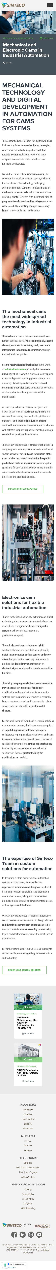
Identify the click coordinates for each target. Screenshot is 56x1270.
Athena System (28, 1177)
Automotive (28, 1109)
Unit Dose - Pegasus (28, 1172)
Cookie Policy (28, 1198)
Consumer (28, 1114)
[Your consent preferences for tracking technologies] (5, 1265)
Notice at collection (9, 1268)
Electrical (28, 1123)
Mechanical (28, 1128)
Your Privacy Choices (16, 1264)
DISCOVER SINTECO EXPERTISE (22, 489)
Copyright (28, 1203)
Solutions (28, 1145)
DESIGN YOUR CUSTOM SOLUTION (24, 970)
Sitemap (28, 1189)
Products (28, 1150)
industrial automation (15, 369)
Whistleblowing (28, 1208)
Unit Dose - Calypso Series (28, 1167)
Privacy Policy (28, 1194)
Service (28, 1141)
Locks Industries (28, 1119)
